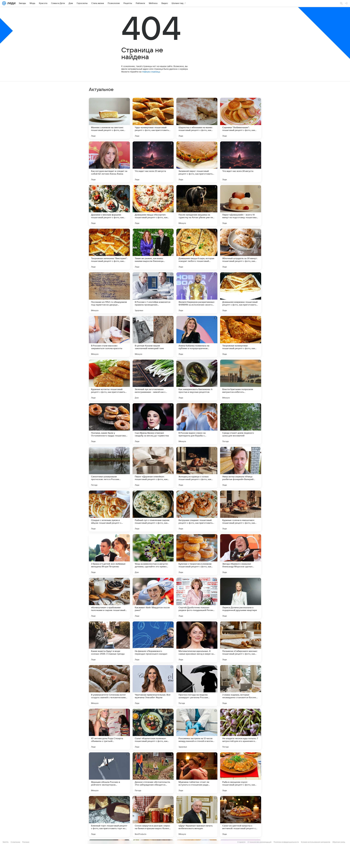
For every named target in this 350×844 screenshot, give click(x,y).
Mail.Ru (5, 842)
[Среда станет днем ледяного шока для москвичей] (240, 423)
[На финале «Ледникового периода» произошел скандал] (153, 641)
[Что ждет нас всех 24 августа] (240, 161)
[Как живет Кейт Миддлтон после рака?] (153, 598)
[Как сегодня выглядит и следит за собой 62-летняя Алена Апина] (109, 161)
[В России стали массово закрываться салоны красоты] (109, 336)
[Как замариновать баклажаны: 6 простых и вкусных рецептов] (196, 380)
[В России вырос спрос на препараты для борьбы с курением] (196, 423)
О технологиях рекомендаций (259, 842)
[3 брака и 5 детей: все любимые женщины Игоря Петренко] (109, 554)
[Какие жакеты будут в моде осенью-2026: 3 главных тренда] (109, 641)
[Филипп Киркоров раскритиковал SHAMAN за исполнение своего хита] (196, 292)
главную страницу (151, 71)
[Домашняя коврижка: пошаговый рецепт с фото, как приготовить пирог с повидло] (240, 292)
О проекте (241, 842)
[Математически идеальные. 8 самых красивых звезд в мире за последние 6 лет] (196, 641)
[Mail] (4, 3)
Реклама (25, 842)
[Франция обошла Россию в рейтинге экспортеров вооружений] (109, 772)
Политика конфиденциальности (286, 842)
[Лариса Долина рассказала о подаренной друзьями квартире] (240, 598)
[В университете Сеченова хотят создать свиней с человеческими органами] (109, 685)
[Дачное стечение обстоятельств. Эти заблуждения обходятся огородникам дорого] (153, 772)
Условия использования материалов (315, 842)
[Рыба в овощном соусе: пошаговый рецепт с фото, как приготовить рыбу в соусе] (240, 772)
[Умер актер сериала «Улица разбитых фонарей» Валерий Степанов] (240, 467)
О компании (15, 842)
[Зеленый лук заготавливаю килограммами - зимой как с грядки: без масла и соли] (153, 380)
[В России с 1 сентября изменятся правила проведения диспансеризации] (153, 292)
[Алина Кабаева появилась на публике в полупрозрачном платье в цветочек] (196, 336)
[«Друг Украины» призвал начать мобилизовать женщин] (196, 816)
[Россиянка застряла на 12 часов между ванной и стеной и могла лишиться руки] (196, 729)
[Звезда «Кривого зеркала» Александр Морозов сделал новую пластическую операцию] (240, 554)
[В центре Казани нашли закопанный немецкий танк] (153, 336)
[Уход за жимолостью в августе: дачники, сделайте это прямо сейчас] (153, 554)
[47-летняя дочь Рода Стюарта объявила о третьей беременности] (109, 729)
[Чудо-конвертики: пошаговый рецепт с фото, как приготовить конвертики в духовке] (153, 118)
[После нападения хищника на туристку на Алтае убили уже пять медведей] (196, 205)
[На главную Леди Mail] (10, 3)
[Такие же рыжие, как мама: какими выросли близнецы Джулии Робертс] (153, 249)
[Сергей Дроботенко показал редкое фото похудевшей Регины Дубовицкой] (196, 598)
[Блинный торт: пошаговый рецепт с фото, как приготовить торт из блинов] (109, 816)
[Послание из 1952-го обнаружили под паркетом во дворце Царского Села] (109, 292)
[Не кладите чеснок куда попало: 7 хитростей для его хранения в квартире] (240, 729)
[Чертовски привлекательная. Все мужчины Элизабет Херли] (153, 685)
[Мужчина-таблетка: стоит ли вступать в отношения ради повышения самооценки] (196, 772)
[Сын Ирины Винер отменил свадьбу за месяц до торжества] (153, 423)
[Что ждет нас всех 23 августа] (153, 161)
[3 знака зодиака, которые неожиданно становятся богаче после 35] (240, 685)
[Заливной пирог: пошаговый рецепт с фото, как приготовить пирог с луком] (196, 161)
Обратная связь (338, 842)
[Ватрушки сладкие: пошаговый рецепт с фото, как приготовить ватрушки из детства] (196, 511)
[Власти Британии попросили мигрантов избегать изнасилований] (240, 380)
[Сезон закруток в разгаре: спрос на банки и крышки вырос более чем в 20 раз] (153, 816)
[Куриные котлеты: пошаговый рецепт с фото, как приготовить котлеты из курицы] (109, 380)
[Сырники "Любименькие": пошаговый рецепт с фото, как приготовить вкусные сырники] (240, 118)
